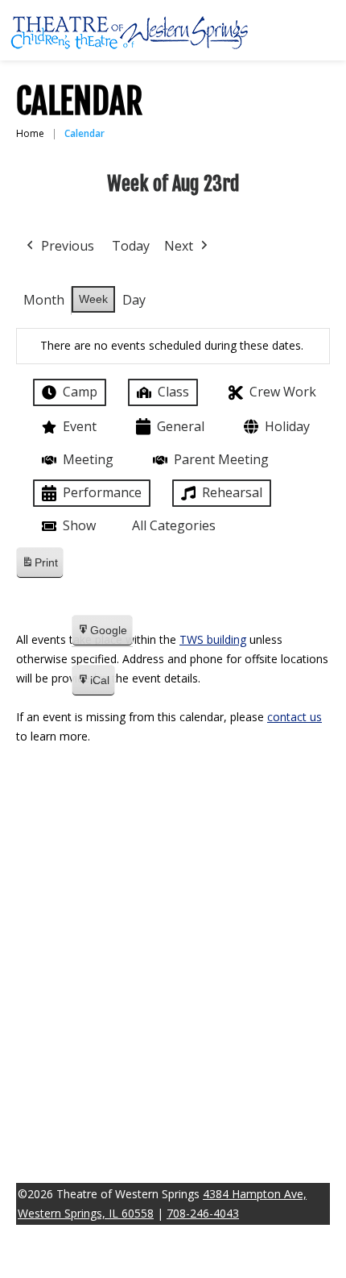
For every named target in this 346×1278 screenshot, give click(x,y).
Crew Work (282, 391)
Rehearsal (232, 492)
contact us (294, 716)
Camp (80, 391)
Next (178, 246)
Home (30, 133)
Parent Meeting (221, 459)
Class (173, 391)
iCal (92, 685)
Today (131, 246)
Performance (102, 492)
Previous (67, 246)
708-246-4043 (203, 1213)
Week (93, 299)
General (180, 426)
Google (101, 635)
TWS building (212, 639)
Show (79, 525)
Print (39, 567)
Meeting (88, 459)
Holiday (287, 426)
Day (134, 300)
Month (43, 300)
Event (80, 426)
